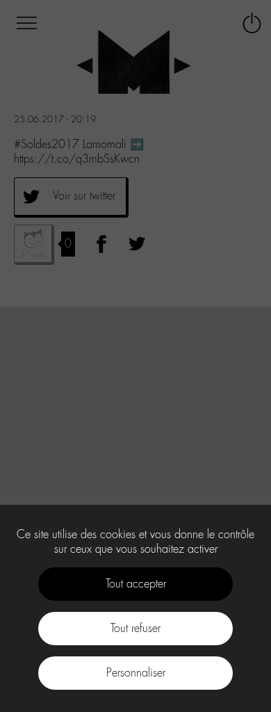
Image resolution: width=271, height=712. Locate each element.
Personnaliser (135, 672)
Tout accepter (136, 583)
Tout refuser (135, 628)
